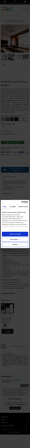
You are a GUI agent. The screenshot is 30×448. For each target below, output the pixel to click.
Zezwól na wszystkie (15, 234)
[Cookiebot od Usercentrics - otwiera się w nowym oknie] (21, 202)
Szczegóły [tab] (13, 206)
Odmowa (15, 244)
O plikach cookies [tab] (23, 206)
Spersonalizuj (14, 239)
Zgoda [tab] (4, 206)
